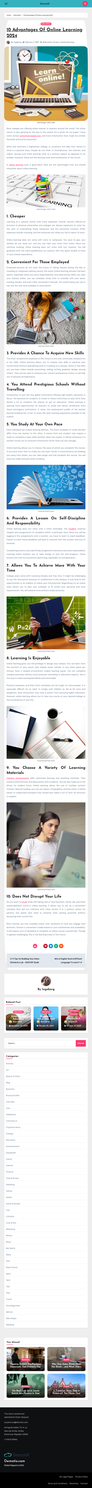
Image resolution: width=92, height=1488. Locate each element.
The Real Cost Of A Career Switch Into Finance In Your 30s (26, 1393)
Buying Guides (13, 1095)
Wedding (10, 1325)
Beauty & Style (13, 1076)
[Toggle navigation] (6, 3)
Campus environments (18, 778)
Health (9, 1197)
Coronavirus (11, 1121)
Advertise (73, 1483)
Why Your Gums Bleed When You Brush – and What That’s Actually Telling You (66, 1366)
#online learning (67, 42)
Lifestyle (74, 1014)
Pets (8, 1261)
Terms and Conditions (57, 1483)
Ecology (9, 1134)
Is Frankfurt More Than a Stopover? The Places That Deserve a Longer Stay (66, 1393)
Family (9, 1159)
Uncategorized (13, 1305)
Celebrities (11, 1114)
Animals (9, 1063)
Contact (84, 1483)
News (8, 1255)
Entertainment (13, 1146)
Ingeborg (18, 42)
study (24, 902)
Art (7, 1070)
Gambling (10, 1184)
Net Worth (10, 1248)
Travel (9, 1299)
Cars (8, 1108)
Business (10, 1089)
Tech (8, 1280)
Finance (9, 1172)
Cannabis (10, 1102)
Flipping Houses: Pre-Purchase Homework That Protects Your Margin (25, 1366)
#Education (47, 42)
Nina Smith (17, 1022)
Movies (9, 1235)
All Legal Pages (66, 1477)
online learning (16, 165)
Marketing (10, 1229)
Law (8, 1210)
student (72, 529)
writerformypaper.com (30, 136)
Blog (8, 1083)
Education (46, 24)
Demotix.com (14, 1461)
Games (9, 1191)
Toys (8, 1293)
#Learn (56, 42)
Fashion (9, 1165)
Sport (8, 1274)
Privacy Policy (81, 1477)
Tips (8, 1286)
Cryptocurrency (13, 1127)
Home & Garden (13, 1204)
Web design (11, 1318)
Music (8, 1242)
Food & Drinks (12, 1178)
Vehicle (9, 1312)
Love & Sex (11, 1223)
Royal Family (11, 1267)
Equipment (11, 1153)
